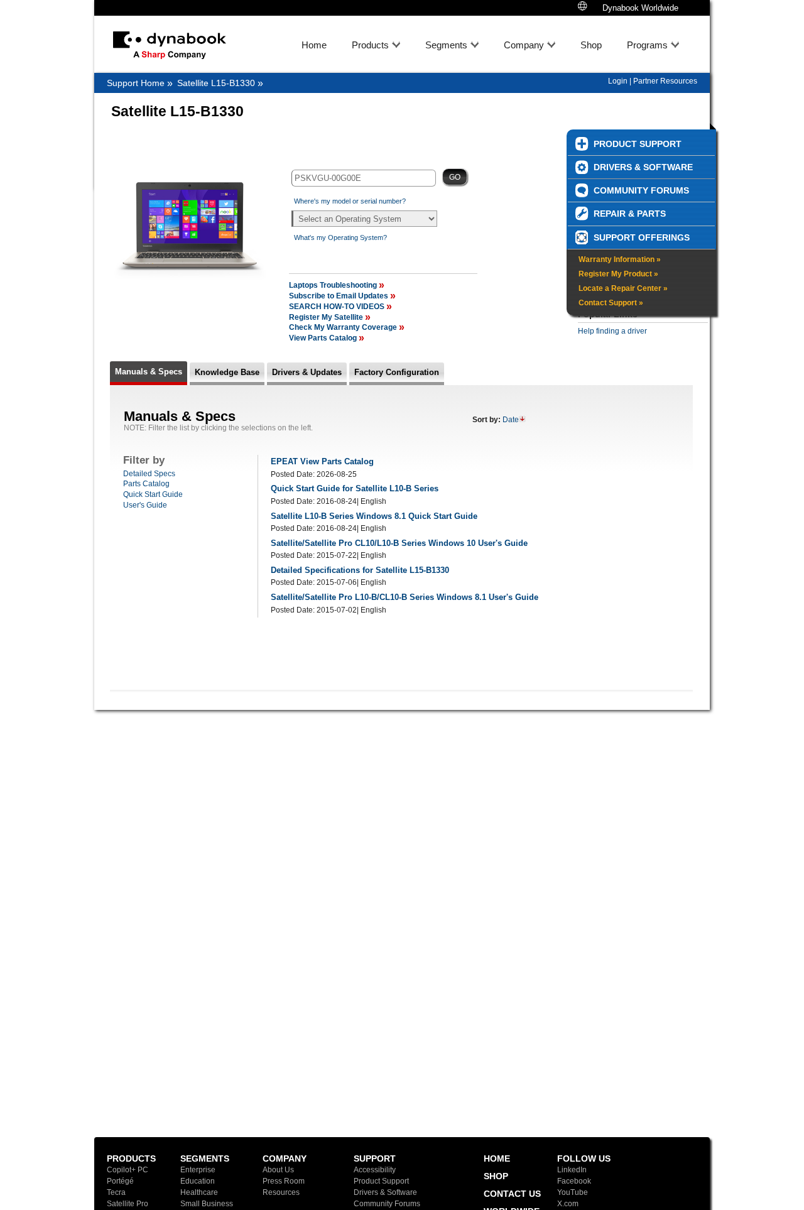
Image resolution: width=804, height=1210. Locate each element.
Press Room (284, 1181)
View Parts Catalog (324, 338)
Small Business (206, 1203)
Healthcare (199, 1192)
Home (314, 45)
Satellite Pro (127, 1203)
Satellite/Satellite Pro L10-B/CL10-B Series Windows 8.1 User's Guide (404, 597)
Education (197, 1181)
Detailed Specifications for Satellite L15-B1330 (360, 570)
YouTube (572, 1192)
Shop (591, 45)
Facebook (574, 1181)
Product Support (381, 1181)
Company (524, 45)
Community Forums (387, 1203)
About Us (278, 1170)
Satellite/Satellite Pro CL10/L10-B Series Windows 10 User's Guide (399, 543)
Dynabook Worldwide (639, 8)
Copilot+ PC (127, 1170)
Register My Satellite (327, 317)
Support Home (136, 83)
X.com (568, 1203)
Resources (281, 1192)
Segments (446, 45)
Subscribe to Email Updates (339, 296)
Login (617, 81)
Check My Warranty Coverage (344, 327)
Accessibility (375, 1170)
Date (511, 419)
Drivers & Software (385, 1192)
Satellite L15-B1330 (216, 83)
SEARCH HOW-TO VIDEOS (336, 306)
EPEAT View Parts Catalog (322, 461)
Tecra (116, 1192)
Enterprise (197, 1170)
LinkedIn (572, 1170)
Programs (647, 45)
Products (370, 45)
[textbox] (363, 178)
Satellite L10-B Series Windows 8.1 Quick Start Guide (374, 516)
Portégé (120, 1181)
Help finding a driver (612, 331)
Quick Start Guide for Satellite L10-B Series (354, 488)
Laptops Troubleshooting (334, 285)
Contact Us (512, 1194)
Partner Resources (665, 81)
